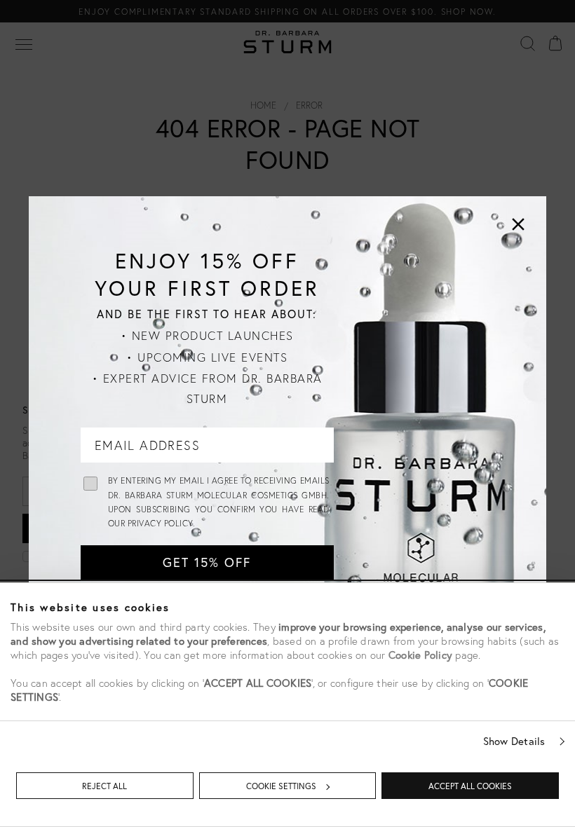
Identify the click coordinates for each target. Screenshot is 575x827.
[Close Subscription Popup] (518, 224)
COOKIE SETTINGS (281, 786)
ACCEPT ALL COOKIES (470, 786)
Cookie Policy (420, 655)
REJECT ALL (104, 786)
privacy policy (160, 523)
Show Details (514, 741)
